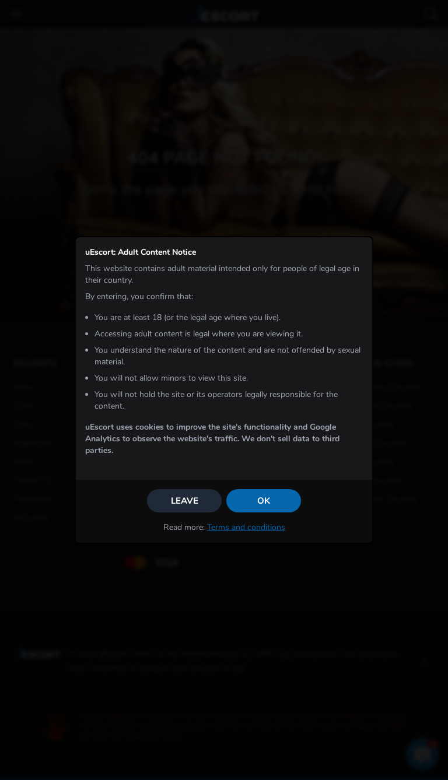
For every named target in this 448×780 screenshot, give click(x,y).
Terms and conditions (246, 527)
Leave (184, 501)
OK (263, 501)
